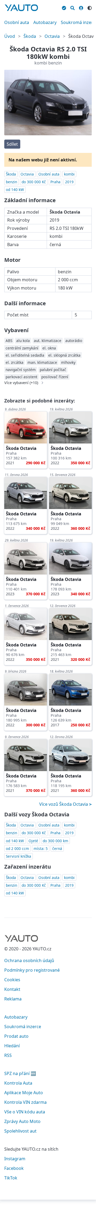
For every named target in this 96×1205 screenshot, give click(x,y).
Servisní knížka (18, 856)
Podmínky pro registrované (32, 970)
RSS (8, 1055)
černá (57, 848)
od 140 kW (15, 189)
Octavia (52, 36)
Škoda (29, 36)
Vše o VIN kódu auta (24, 1112)
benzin (11, 181)
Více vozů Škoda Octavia (64, 804)
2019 (69, 181)
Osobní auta (16, 22)
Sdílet (12, 144)
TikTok (10, 1178)
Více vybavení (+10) (21, 383)
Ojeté (33, 840)
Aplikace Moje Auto (23, 1093)
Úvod (9, 36)
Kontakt (12, 989)
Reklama (13, 999)
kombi (69, 174)
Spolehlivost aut (20, 1131)
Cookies (12, 980)
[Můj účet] (81, 7)
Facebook (14, 1168)
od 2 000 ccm (17, 848)
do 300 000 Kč (34, 181)
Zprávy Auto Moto (22, 1121)
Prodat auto (16, 1036)
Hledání (12, 1046)
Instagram (14, 1159)
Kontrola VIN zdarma (25, 1102)
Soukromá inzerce (22, 1026)
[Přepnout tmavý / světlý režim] (89, 7)
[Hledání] (72, 7)
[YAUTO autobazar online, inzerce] (21, 7)
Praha (55, 181)
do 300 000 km (55, 840)
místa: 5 (41, 848)
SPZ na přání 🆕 (20, 1073)
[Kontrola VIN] (64, 7)
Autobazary (45, 22)
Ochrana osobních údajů (29, 960)
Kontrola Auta (18, 1083)
